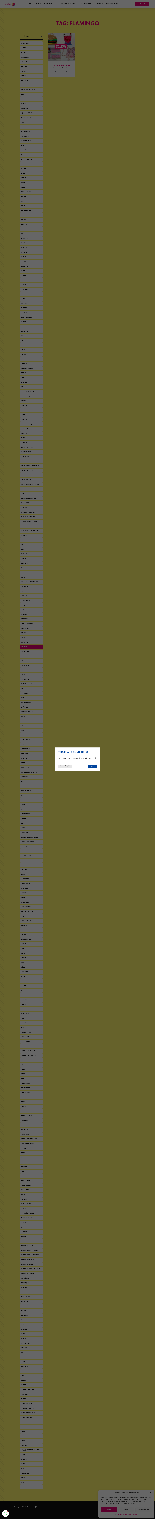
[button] (5, 1513)
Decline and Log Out (65, 766)
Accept (92, 766)
